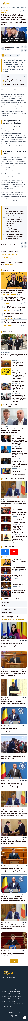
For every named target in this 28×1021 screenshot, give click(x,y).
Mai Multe (14, 961)
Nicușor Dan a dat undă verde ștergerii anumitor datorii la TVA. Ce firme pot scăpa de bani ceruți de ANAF (19, 473)
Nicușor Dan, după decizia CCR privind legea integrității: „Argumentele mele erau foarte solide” (18, 529)
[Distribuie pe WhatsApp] (22, 50)
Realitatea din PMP (6, 1001)
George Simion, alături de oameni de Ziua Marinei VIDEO (13, 757)
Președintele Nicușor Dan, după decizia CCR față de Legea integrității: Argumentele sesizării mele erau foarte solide (15, 300)
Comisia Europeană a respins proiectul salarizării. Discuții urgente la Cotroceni (14, 236)
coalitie (14, 254)
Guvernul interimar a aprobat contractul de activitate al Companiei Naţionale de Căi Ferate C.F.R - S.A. (19, 398)
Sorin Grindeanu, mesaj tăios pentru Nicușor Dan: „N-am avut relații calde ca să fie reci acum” (13, 841)
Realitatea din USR (6, 994)
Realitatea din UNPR (16, 994)
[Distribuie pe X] (25, 50)
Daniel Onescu (15, 47)
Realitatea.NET (5, 989)
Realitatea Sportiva (14, 989)
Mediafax (14, 1001)
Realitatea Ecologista (15, 991)
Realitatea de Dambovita (7, 1003)
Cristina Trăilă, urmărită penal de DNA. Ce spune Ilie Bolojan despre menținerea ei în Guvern (15, 213)
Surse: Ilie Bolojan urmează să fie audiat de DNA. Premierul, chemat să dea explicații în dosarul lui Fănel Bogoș (19, 452)
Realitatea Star (5, 991)
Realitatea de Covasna (7, 1006)
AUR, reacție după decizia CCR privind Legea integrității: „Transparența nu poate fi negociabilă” (13, 673)
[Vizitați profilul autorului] (2, 48)
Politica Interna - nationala (8, 294)
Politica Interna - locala (14, 7)
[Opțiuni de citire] (24, 1017)
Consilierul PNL (6, 257)
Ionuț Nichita (23, 640)
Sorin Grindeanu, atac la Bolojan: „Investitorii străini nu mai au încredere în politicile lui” (19, 539)
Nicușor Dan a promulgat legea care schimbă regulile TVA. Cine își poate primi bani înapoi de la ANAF (19, 463)
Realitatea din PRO (6, 998)
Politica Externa (8, 310)
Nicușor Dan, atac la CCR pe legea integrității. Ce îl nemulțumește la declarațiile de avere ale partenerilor (13, 955)
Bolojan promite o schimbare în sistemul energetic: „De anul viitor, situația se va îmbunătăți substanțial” (12, 786)
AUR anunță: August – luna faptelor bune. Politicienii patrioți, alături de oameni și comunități (18, 388)
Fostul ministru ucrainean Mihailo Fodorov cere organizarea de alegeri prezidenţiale (15, 315)
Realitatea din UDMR (6, 996)
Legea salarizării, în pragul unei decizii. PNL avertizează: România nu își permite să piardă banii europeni (13, 898)
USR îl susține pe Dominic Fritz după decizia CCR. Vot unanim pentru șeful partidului (15, 229)
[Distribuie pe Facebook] (25, 46)
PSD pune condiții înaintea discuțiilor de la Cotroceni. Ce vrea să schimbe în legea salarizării (13, 926)
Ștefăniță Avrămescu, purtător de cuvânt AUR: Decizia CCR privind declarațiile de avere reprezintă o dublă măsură (12, 293)
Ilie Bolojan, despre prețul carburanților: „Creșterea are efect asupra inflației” (12, 730)
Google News (9, 264)
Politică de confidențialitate (8, 980)
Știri (7, 7)
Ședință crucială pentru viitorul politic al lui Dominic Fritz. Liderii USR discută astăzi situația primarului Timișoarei (15, 322)
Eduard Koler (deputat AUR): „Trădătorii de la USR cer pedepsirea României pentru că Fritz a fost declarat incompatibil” (19, 441)
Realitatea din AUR (22, 754)
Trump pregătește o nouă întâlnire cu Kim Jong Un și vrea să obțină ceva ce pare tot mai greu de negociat (15, 307)
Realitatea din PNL (16, 998)
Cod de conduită (19, 980)
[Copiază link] (22, 46)
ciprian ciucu (6, 254)
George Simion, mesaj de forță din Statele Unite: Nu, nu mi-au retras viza (18, 365)
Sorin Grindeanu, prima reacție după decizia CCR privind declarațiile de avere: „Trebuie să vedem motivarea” (13, 701)
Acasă (4, 7)
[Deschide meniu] (25, 3)
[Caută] (20, 3)
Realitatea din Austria (19, 1003)
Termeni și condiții (11, 977)
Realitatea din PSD (17, 996)
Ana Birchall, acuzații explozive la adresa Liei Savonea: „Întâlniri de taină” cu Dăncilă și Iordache (12, 645)
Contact (3, 977)
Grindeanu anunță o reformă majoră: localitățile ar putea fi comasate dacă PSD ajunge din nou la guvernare (14, 813)
